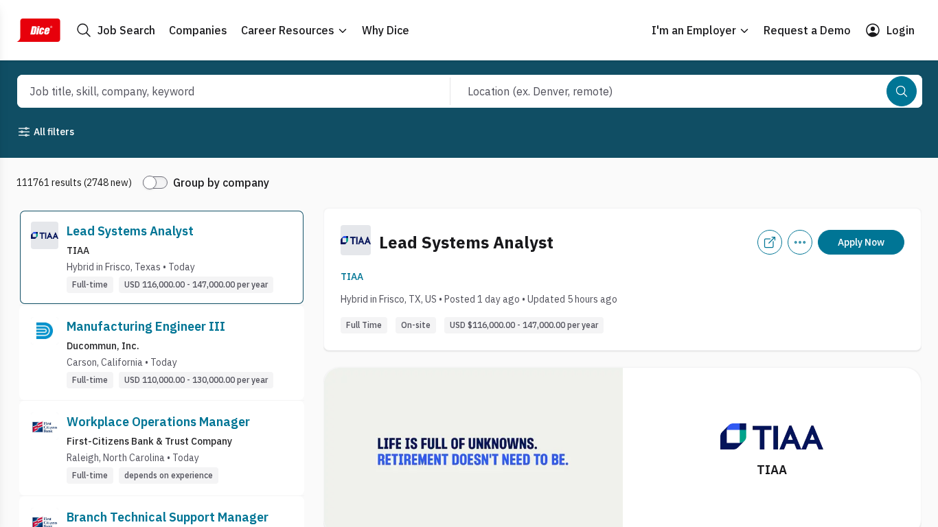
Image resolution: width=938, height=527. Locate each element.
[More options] (800, 242)
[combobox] (219, 91)
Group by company (221, 182)
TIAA (352, 276)
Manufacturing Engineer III (146, 326)
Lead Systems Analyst (130, 231)
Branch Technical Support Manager (167, 517)
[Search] (901, 91)
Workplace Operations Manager (158, 422)
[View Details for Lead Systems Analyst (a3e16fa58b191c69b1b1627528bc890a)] (162, 257)
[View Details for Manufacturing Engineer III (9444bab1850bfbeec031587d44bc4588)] (162, 352)
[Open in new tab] (769, 242)
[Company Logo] (44, 257)
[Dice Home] (38, 30)
